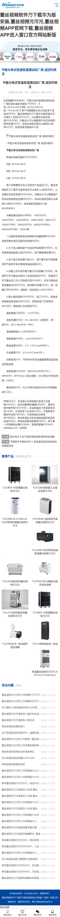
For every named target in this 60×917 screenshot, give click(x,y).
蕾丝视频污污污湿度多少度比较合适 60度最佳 (21, 713)
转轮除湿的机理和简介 (13, 726)
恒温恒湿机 (31, 264)
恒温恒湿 (20, 236)
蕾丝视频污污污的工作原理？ (21, 694)
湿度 (43, 199)
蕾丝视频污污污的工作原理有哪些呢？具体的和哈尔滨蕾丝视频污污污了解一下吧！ (21, 745)
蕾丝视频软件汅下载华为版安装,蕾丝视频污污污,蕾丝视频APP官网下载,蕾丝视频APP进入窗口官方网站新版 (29, 24)
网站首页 (8, 914)
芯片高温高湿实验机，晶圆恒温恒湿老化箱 (21, 732)
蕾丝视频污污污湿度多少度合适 (18, 720)
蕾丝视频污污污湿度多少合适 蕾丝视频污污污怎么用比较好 (21, 795)
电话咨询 (52, 914)
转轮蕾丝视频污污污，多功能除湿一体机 (21, 865)
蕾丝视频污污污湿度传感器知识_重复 (21, 833)
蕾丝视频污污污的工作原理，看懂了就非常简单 (21, 701)
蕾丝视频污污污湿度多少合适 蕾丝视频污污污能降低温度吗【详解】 (21, 789)
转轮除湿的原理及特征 (13, 764)
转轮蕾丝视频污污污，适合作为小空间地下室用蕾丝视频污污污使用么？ (21, 783)
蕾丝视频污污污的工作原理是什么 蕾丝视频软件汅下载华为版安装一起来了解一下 (21, 852)
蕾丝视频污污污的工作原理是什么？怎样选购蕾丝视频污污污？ (21, 770)
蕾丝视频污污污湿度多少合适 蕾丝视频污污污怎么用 (21, 808)
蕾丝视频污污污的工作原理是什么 (19, 821)
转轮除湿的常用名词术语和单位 (18, 751)
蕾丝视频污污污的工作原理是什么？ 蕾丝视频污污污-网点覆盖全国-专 (21, 802)
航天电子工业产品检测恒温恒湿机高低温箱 (32, 436)
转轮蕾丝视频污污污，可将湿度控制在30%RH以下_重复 (21, 871)
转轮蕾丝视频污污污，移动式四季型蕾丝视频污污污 (21, 840)
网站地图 (4, 907)
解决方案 (22, 914)
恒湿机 (14, 301)
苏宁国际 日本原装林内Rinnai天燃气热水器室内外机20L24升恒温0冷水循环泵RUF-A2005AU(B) (21, 707)
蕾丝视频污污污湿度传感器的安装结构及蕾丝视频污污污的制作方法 (21, 877)
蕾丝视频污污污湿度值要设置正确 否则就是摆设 (21, 827)
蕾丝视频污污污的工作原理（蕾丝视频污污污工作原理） (21, 739)
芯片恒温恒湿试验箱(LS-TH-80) (18, 757)
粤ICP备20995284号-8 (42, 901)
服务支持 (38, 914)
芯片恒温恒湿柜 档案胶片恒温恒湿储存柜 (21, 859)
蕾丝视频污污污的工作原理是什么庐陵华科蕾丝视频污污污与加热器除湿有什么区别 (21, 814)
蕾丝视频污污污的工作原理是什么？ (21, 776)
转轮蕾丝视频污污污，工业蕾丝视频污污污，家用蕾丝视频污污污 (21, 846)
